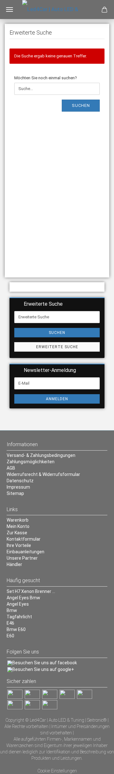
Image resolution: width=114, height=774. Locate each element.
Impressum (18, 487)
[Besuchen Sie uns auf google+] (41, 669)
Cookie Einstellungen (57, 770)
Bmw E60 (16, 629)
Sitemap (15, 493)
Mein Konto (18, 526)
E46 (10, 623)
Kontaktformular (24, 539)
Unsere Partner (22, 558)
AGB (11, 468)
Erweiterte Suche (57, 347)
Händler (14, 564)
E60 (10, 635)
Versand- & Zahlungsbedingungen (41, 455)
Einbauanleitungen (25, 551)
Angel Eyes (18, 604)
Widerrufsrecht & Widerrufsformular (43, 474)
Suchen (81, 105)
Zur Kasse (17, 532)
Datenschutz (20, 480)
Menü (9, 9)
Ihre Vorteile (19, 545)
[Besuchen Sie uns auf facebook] (42, 662)
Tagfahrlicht (19, 616)
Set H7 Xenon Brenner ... (31, 591)
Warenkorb (17, 520)
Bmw (12, 610)
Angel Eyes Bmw (23, 597)
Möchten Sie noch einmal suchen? (45, 77)
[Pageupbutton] (96, 764)
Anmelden (57, 399)
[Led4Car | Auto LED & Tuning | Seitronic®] (57, 9)
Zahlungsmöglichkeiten (30, 461)
